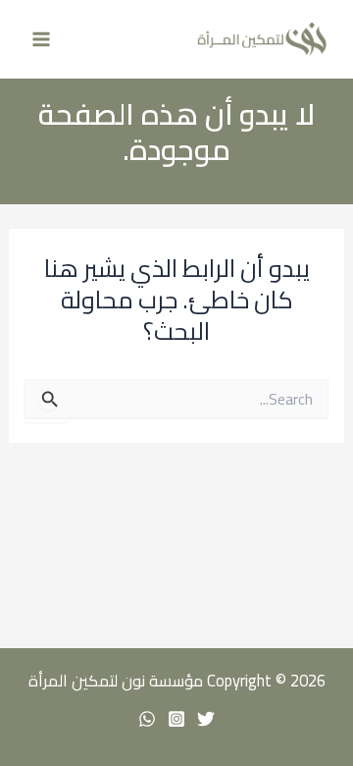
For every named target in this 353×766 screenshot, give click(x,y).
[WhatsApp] (147, 719)
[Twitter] (206, 719)
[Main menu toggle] (42, 40)
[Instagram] (176, 719)
